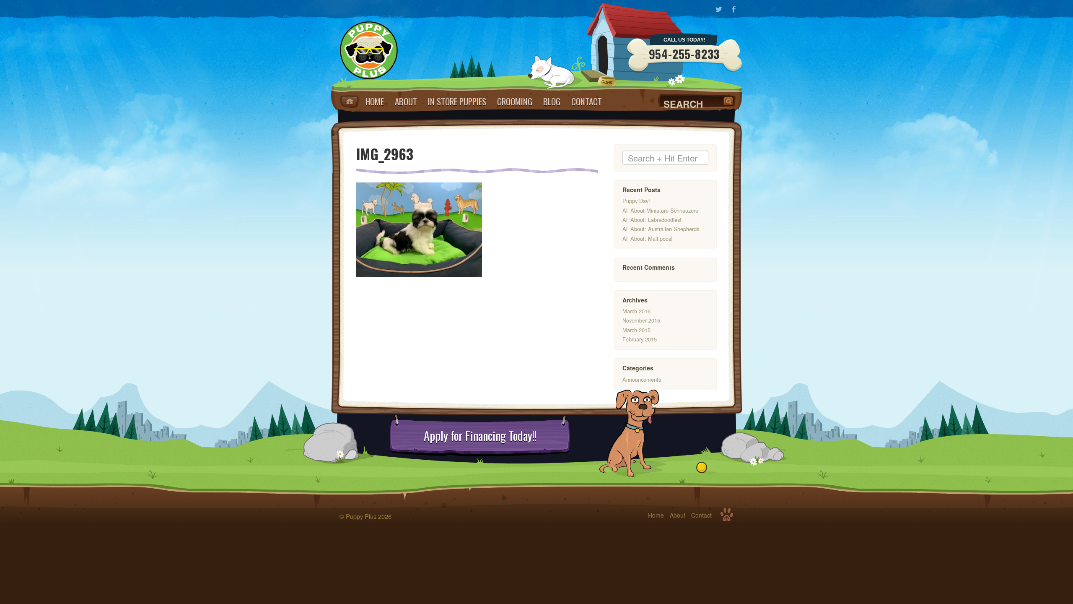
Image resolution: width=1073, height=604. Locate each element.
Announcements (641, 379)
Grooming (514, 101)
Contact (586, 101)
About (406, 101)
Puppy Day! (636, 201)
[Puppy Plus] (369, 50)
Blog (551, 101)
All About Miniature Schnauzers (660, 210)
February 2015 (639, 339)
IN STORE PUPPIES (457, 101)
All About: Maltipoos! (647, 238)
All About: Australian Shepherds (660, 229)
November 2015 (641, 320)
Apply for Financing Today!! (480, 435)
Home (349, 101)
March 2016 (636, 311)
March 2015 (636, 330)
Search (729, 101)
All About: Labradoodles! (652, 220)
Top (726, 515)
